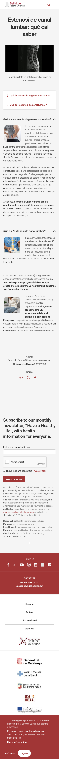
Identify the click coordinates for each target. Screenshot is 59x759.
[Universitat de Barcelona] (29, 686)
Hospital (29, 604)
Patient (30, 612)
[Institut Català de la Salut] (29, 674)
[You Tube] (22, 564)
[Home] (14, 4)
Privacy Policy (39, 470)
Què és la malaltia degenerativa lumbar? (31, 95)
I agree (24, 753)
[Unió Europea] (29, 710)
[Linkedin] (35, 565)
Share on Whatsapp (21, 378)
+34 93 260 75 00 (29, 582)
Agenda (29, 628)
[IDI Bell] (29, 698)
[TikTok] (50, 565)
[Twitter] (14, 564)
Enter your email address (16, 447)
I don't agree (9, 753)
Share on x (28, 378)
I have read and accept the (26, 470)
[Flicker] (42, 565)
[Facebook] (8, 565)
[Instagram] (29, 565)
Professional (29, 620)
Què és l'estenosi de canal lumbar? (28, 104)
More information (17, 742)
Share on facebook (35, 378)
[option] (29, 58)
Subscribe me (14, 479)
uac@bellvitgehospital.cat (29, 585)
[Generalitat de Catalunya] (29, 661)
